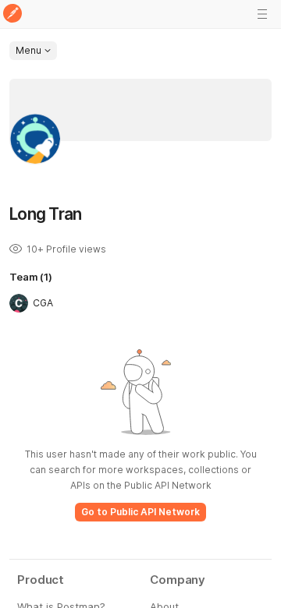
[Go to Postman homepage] (12, 14)
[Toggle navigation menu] (262, 14)
